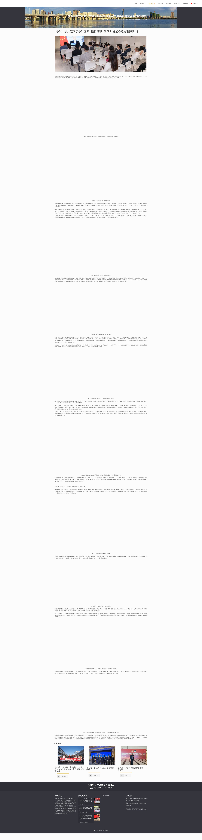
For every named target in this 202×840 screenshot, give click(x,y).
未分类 (109, 19)
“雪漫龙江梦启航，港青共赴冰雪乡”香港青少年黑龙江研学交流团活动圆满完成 (69, 558)
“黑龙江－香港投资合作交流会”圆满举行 (100, 558)
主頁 (94, 19)
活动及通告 (101, 19)
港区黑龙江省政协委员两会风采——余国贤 (132, 558)
